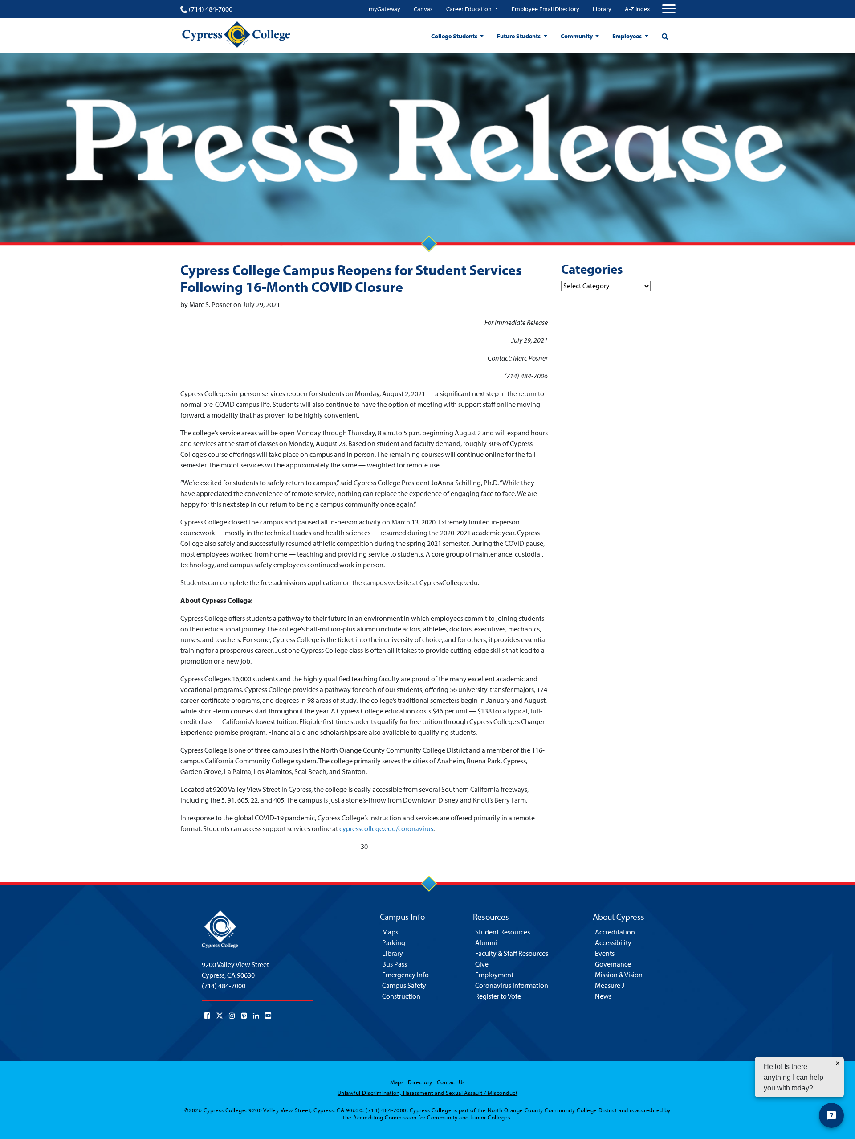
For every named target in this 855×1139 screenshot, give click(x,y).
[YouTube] (268, 1015)
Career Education (469, 9)
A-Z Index (637, 9)
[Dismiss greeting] (837, 1063)
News (603, 996)
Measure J (609, 985)
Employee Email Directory (545, 9)
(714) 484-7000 (210, 8)
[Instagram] (232, 1015)
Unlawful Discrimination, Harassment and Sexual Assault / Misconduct (427, 1092)
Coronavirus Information (511, 985)
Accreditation (615, 931)
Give (482, 963)
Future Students (519, 36)
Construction (401, 996)
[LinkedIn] (256, 1015)
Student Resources (502, 931)
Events (605, 953)
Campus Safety (404, 985)
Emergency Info (405, 974)
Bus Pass (394, 963)
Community (577, 36)
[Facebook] (207, 1015)
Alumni (486, 942)
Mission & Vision (619, 974)
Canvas (423, 9)
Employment (494, 974)
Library (602, 9)
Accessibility (613, 942)
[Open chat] (831, 1115)
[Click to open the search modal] (664, 36)
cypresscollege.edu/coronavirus (386, 828)
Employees (627, 36)
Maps (390, 931)
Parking (393, 942)
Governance (613, 963)
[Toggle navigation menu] (668, 9)
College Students (455, 36)
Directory (420, 1082)
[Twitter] (219, 1015)
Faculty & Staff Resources (511, 953)
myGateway (384, 9)
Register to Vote (498, 996)
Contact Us (451, 1082)
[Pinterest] (244, 1015)
